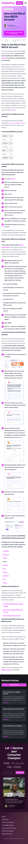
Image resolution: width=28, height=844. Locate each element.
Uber (4, 568)
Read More (6, 702)
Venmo (5, 572)
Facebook (6, 551)
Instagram (6, 554)
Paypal (5, 558)
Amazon (5, 565)
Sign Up (19, 3)
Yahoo (5, 583)
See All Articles (14, 685)
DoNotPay (8, 3)
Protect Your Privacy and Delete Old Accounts (14, 33)
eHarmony (6, 576)
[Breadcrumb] (2, 40)
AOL (4, 579)
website (13, 179)
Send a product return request (11, 615)
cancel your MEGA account (17, 123)
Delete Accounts (8, 9)
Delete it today (6, 670)
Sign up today (20, 772)
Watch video (8, 794)
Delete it (4, 58)
